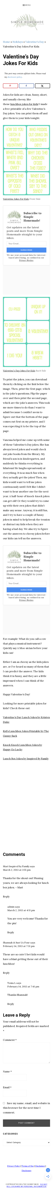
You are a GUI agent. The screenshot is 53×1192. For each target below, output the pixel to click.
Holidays (18, 41)
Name (7, 1071)
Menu (28, 5)
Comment (10, 1040)
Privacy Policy (13, 1166)
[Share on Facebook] (26, 85)
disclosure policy (15, 77)
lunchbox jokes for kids (24, 104)
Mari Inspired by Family (16, 866)
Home (6, 41)
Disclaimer (40, 1166)
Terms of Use (27, 1166)
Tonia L (11, 982)
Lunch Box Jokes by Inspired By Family (26, 758)
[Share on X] (42, 85)
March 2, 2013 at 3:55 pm (17, 869)
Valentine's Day (34, 41)
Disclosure (26, 1170)
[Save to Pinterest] (10, 85)
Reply (6, 896)
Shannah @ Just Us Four (16, 942)
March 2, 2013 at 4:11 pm (21, 910)
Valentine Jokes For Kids (16, 198)
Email (7, 1087)
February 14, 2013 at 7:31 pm (19, 946)
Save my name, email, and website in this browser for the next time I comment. (26, 1108)
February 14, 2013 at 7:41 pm (23, 986)
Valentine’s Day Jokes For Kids (19, 370)
